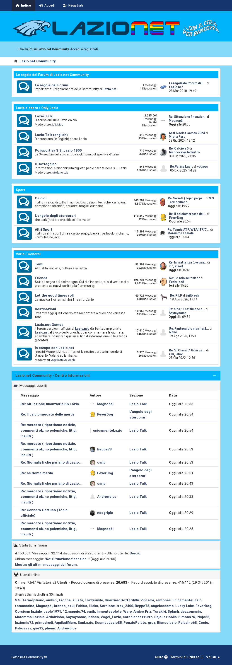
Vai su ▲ (213, 657)
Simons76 (186, 617)
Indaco (93, 617)
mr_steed (176, 266)
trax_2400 (124, 606)
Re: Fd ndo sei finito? (185, 278)
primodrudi (44, 623)
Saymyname (177, 313)
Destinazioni (45, 309)
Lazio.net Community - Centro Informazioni (52, 375)
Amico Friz (142, 611)
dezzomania (191, 611)
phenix (50, 628)
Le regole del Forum (51, 85)
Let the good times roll (54, 295)
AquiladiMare (65, 623)
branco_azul (64, 606)
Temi (39, 264)
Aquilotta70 (59, 360)
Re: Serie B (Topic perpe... (186, 198)
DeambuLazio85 (108, 623)
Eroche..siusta (71, 600)
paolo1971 (52, 611)
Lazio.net (109, 89)
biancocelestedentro (184, 152)
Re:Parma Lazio (182, 166)
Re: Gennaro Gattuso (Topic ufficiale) (44, 513)
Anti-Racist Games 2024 (187, 133)
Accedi (75, 49)
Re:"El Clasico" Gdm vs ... (187, 350)
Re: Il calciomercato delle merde (48, 414)
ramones (163, 600)
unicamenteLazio (107, 430)
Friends (41, 278)
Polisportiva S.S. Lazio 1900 (58, 150)
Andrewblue (106, 497)
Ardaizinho (55, 617)
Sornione (107, 606)
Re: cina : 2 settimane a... (187, 309)
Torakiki (159, 611)
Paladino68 (187, 623)
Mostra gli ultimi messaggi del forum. (46, 565)
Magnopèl (176, 120)
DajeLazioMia (165, 617)
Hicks (93, 606)
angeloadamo (162, 606)
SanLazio (85, 623)
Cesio (203, 623)
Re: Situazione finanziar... (187, 116)
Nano (173, 332)
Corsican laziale (28, 611)
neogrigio (105, 513)
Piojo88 (203, 617)
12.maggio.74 (74, 611)
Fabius (81, 606)
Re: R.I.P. (176, 295)
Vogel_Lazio (111, 617)
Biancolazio (167, 623)
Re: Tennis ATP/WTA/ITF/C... (188, 229)
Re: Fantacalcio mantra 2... (189, 328)
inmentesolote (109, 611)
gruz (151, 623)
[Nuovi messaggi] (24, 87)
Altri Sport (43, 229)
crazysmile (94, 600)
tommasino (24, 606)
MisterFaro (177, 136)
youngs (202, 166)
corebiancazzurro (138, 617)
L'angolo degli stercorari (55, 216)
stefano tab (60, 172)
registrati (91, 49)
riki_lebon (176, 354)
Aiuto (159, 657)
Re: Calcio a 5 (179, 148)
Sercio (135, 553)
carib (71, 360)
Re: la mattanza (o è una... (188, 262)
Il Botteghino (46, 164)
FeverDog (176, 218)
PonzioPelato (134, 623)
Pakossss (23, 628)
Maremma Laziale (180, 233)
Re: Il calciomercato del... (187, 214)
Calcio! (40, 198)
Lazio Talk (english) (51, 135)
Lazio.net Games (49, 325)
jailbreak (192, 295)
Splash (173, 611)
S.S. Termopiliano (29, 600)
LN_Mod (57, 124)
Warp (127, 611)
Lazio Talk (43, 116)
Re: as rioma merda (37, 473)
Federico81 (177, 282)
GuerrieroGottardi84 (122, 600)
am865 (51, 600)
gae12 (38, 628)
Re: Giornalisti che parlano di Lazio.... (51, 462)
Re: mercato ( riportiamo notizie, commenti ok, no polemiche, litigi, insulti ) (49, 430)
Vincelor (147, 600)
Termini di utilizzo (185, 657)
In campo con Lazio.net (54, 348)
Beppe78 (104, 449)
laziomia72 (24, 623)
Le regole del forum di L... (187, 83)
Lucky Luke (184, 606)
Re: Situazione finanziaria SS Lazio (50, 404)
